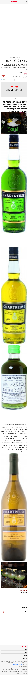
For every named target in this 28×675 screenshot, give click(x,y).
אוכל (22, 57)
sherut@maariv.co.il (17, 664)
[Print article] (13, 77)
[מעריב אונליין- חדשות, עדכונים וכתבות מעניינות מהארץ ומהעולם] (14, 1)
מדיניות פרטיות (18, 673)
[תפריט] (27, 2)
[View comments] (3, 76)
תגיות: (25, 611)
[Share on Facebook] (23, 77)
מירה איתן (21, 72)
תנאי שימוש (25, 673)
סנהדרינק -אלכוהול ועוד (15, 57)
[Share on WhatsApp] (16, 77)
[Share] (26, 77)
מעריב (26, 57)
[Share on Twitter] (20, 77)
